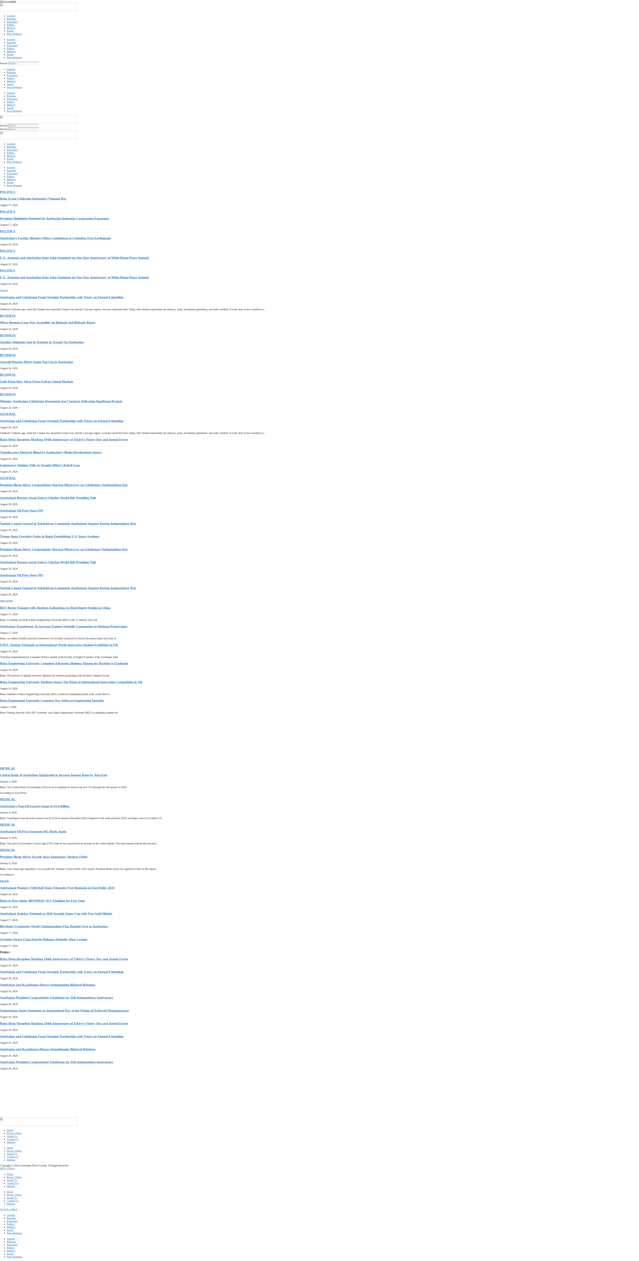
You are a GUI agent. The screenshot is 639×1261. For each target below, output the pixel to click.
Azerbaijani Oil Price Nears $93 (21, 510)
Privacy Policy (14, 1133)
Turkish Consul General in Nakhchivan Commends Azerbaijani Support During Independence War (68, 523)
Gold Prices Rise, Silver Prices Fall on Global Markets (36, 381)
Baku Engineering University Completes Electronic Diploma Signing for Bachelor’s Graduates (64, 663)
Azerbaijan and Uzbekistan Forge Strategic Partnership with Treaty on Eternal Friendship (61, 297)
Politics (10, 24)
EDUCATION (6, 601)
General (11, 15)
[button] (7, 1168)
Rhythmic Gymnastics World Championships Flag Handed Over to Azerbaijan (54, 926)
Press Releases (14, 33)
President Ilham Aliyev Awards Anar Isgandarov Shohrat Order (44, 857)
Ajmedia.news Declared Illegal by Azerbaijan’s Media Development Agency (51, 452)
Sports (10, 30)
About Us (12, 1136)
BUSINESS (8, 316)
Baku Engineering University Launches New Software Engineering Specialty (52, 700)
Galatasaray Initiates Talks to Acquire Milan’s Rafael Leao (40, 465)
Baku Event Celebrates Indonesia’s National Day (33, 198)
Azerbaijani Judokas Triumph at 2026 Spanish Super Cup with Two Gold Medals (56, 913)
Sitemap (11, 1142)
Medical (11, 27)
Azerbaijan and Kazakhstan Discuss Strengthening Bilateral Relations (47, 985)
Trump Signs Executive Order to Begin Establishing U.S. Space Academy (50, 536)
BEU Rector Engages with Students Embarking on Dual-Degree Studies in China (55, 608)
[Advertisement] (100, 740)
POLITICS (7, 192)
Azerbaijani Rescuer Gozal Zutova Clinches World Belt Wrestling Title (48, 498)
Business (11, 18)
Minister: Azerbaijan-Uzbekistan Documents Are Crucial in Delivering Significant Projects (61, 401)
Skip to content (8, 1)
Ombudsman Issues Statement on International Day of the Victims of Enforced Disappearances (64, 1010)
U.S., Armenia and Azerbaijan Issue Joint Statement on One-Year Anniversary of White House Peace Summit (74, 257)
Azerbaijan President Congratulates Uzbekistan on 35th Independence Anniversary (56, 997)
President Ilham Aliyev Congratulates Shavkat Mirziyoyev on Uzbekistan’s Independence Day (64, 485)
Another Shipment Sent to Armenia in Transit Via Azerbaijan (42, 342)
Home (10, 1130)
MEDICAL (7, 768)
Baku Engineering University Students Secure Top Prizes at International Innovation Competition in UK (71, 682)
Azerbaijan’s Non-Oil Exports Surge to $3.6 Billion (34, 806)
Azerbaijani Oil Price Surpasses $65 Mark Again (33, 831)
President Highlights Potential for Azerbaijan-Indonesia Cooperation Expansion (54, 218)
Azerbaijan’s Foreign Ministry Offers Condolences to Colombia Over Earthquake (55, 238)
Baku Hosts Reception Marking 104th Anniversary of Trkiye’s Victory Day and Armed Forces (64, 439)
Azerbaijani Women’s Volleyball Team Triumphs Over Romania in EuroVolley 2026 (57, 887)
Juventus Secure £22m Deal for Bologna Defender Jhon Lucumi (43, 939)
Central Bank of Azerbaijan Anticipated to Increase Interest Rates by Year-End (53, 775)
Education (12, 21)
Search (3, 63)
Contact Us (12, 1139)
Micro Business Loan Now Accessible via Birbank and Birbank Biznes (47, 322)
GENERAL (8, 414)
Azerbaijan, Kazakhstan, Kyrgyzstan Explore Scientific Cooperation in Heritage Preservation (63, 626)
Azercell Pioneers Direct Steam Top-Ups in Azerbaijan (36, 362)
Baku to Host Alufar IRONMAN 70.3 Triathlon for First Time (42, 900)
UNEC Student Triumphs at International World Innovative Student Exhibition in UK (59, 645)
